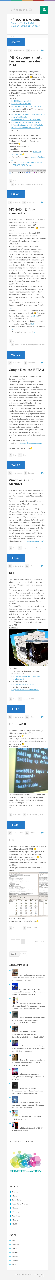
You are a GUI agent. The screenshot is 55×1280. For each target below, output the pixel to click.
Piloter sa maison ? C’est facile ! (30, 1116)
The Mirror (16, 1216)
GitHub (14, 1264)
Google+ (15, 1252)
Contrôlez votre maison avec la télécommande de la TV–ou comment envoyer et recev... (29, 1006)
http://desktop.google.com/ (30, 443)
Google (25, 455)
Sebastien (34, 50)
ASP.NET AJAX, (20, 184)
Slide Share (26, 10)
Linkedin (20, 10)
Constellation (17, 1200)
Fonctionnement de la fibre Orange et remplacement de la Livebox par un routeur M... (28, 1048)
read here (34, 316)
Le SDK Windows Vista (21, 103)
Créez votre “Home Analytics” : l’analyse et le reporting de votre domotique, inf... (28, 1105)
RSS (10, 10)
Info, (14, 181)
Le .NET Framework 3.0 (21, 101)
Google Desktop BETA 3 (26, 370)
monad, (30, 344)
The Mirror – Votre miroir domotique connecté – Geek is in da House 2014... (27, 1091)
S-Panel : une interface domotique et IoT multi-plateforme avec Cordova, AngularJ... (29, 1020)
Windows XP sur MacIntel (21, 482)
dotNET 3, (28, 184)
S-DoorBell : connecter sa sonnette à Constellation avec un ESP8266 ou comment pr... (28, 977)
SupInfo (41, 815)
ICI (10, 308)
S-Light (14, 1224)
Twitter (17, 10)
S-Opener (15, 1212)
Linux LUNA (34, 928)
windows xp (37, 548)
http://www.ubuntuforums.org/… (25, 689)
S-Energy (15, 1220)
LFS (11, 840)
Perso (19, 815)
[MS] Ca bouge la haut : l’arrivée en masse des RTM (25, 61)
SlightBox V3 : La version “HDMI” (30, 1128)
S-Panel (14, 1196)
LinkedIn (15, 1256)
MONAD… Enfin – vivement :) (22, 211)
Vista (41, 184)
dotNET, (17, 344)
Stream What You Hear (20, 1204)
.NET (18, 181)
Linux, (25, 699)
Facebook (14, 10)
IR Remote (15, 1192)
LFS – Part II (17, 724)
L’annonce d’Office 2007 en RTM (25, 122)
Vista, (29, 699)
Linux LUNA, (34, 815)
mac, (24, 548)
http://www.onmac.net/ (34, 541)
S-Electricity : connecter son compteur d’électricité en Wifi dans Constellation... (25, 1034)
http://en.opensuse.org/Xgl (22, 684)
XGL (12, 573)
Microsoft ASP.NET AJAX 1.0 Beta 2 (26, 119)
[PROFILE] (44, 10)
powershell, (37, 344)
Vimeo (23, 10)
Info (14, 341)
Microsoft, (35, 184)
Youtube (15, 1260)
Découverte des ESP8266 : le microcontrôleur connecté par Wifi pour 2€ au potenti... (28, 992)
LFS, (28, 815)
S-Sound (15, 1208)
